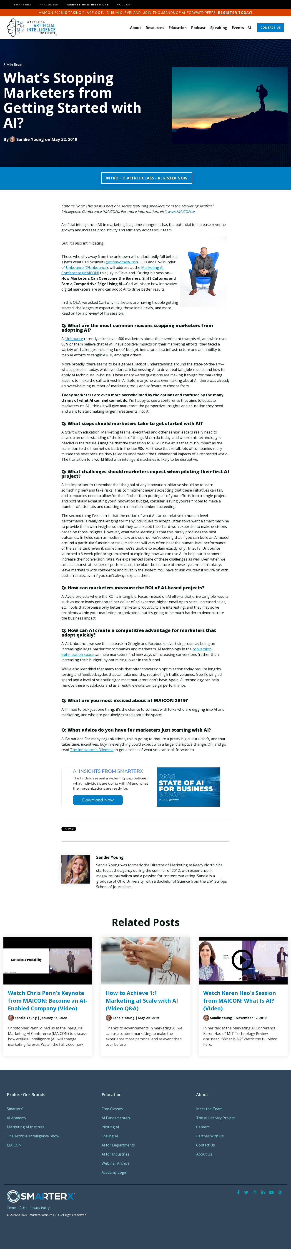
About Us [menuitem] (204, 1154)
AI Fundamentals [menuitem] (116, 1117)
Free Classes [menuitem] (112, 1108)
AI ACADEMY (49, 4)
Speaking (218, 27)
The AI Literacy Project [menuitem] (215, 1117)
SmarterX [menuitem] (15, 1108)
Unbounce (75, 267)
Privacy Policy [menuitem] (40, 1207)
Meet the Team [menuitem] (209, 1108)
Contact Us (271, 27)
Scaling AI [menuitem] (110, 1136)
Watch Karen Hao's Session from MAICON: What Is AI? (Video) (239, 1000)
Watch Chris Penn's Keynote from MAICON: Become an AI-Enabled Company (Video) (47, 1000)
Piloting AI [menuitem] (110, 1126)
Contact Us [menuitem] (205, 1145)
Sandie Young (30, 139)
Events (238, 27)
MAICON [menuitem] (14, 1145)
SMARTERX (22, 4)
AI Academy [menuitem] (16, 1117)
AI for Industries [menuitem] (115, 1154)
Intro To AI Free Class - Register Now (147, 178)
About (135, 27)
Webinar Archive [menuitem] (116, 1163)
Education (178, 27)
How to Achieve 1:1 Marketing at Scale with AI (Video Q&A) (142, 1000)
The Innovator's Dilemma (91, 749)
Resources (155, 27)
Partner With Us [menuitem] (210, 1136)
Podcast (198, 27)
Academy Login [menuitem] (114, 1172)
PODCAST (125, 4)
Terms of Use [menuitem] (17, 1207)
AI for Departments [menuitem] (118, 1145)
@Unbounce (96, 267)
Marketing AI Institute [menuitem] (26, 1126)
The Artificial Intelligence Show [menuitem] (33, 1136)
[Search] (249, 27)
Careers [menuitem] (203, 1126)
